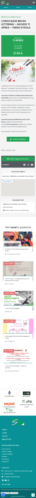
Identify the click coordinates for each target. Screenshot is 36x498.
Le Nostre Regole (7, 454)
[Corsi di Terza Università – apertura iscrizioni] (18, 358)
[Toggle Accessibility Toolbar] (3, 495)
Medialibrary (26, 396)
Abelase (4, 457)
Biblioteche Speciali (9, 412)
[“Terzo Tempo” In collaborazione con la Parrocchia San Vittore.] (18, 271)
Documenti (5, 459)
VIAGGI (4, 436)
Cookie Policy (14, 493)
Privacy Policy (6, 493)
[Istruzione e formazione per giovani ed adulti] (18, 241)
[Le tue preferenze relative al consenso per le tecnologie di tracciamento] (33, 495)
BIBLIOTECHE (6, 439)
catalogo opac (9, 396)
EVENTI (4, 430)
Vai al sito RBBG (6, 484)
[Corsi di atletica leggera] (18, 300)
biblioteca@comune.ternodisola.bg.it (16, 210)
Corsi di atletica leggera (12, 308)
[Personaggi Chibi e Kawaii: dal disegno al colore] (18, 328)
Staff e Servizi (6, 449)
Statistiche (5, 462)
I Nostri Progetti (7, 451)
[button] (33, 2)
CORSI (4, 433)
